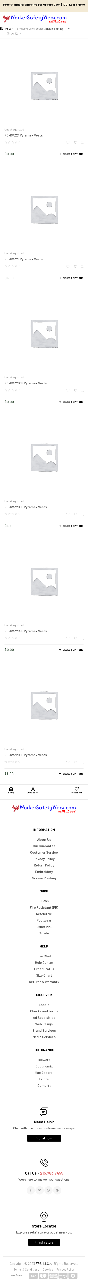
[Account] (33, 789)
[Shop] (11, 789)
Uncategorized (14, 129)
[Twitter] (39, 1190)
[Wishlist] (77, 789)
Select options (73, 153)
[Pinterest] (57, 1190)
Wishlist (76, 792)
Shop (11, 792)
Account (33, 792)
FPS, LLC (42, 1263)
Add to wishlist (67, 142)
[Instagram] (48, 1190)
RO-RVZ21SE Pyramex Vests (25, 631)
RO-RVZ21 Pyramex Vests (23, 135)
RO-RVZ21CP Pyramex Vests (25, 383)
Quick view (82, 142)
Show (10, 33)
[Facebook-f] (31, 1190)
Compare (75, 142)
